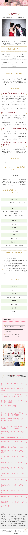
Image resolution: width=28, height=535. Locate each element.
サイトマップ (5, 506)
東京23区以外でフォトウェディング (12, 502)
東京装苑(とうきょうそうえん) (12, 336)
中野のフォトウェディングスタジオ (12, 437)
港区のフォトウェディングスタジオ (12, 447)
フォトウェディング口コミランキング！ (14, 329)
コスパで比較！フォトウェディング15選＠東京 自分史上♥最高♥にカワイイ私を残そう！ (14, 532)
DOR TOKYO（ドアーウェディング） (13, 334)
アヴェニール (8, 331)
